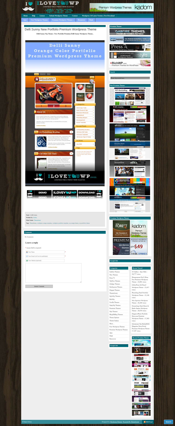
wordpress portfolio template (60, 223)
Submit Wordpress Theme (58, 16)
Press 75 (112, 278)
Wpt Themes (113, 311)
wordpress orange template (44, 223)
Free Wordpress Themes (39, 20)
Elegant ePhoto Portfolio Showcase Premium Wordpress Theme (140, 316)
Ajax (25, 20)
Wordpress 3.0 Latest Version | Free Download (98, 16)
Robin (35, 217)
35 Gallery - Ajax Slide (139, 272)
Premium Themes (115, 308)
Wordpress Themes (116, 422)
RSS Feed (149, 422)
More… (112, 323)
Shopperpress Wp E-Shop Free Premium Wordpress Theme (140, 279)
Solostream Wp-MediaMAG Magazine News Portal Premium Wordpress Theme (141, 326)
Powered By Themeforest (131, 422)
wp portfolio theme (84, 223)
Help (33, 16)
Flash (91, 20)
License (42, 16)
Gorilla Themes (114, 302)
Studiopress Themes (116, 287)
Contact (75, 16)
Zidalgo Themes (115, 284)
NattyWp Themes (115, 305)
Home (26, 16)
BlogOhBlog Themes (116, 314)
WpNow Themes (115, 281)
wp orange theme (73, 223)
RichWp (112, 299)
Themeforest (37, 220)
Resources (81, 20)
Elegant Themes (115, 290)
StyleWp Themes (115, 296)
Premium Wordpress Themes (119, 329)
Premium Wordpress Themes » (63, 20)
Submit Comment (39, 286)
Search (168, 422)
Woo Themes (114, 275)
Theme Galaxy (114, 320)
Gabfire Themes (115, 272)
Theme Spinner (114, 317)
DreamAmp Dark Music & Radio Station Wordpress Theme (140, 308)
